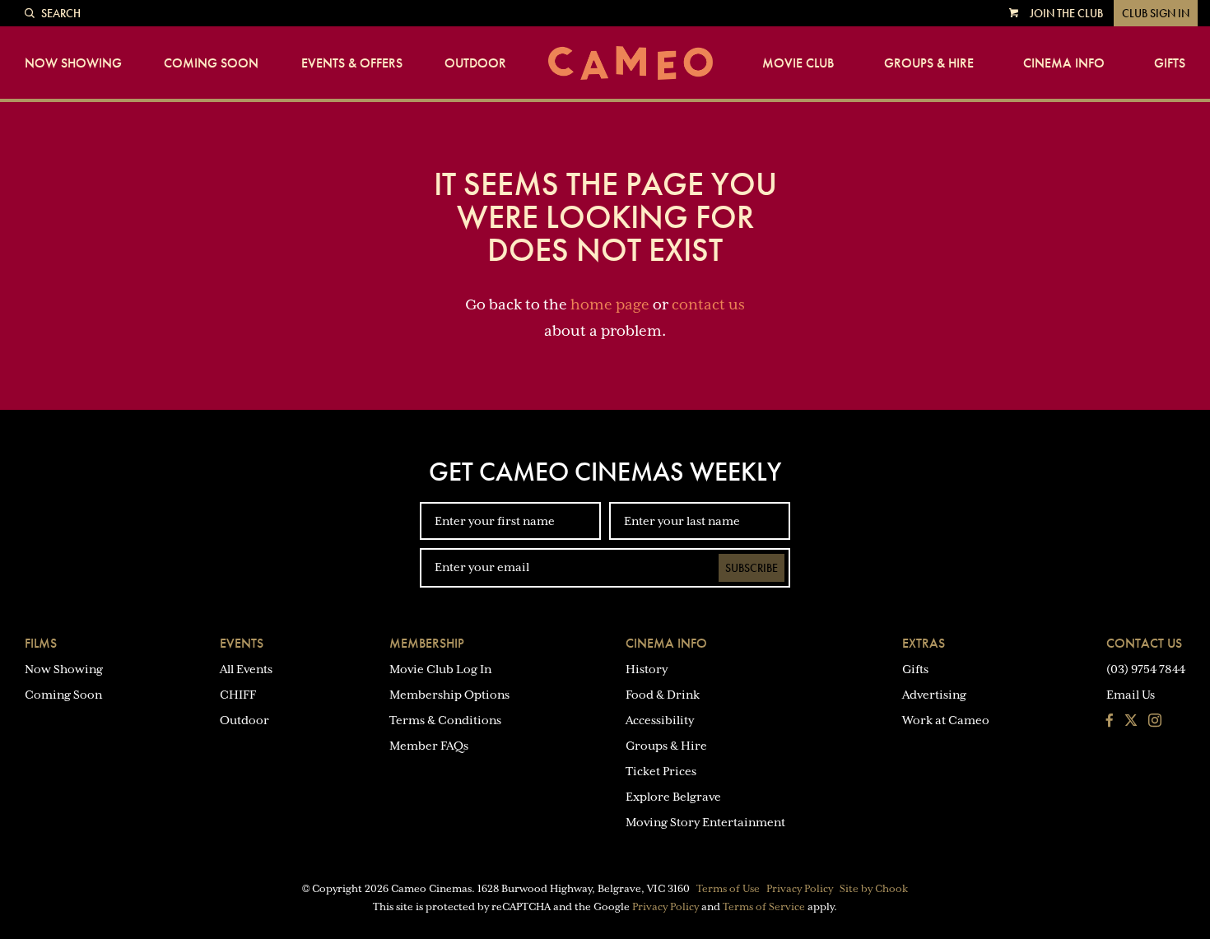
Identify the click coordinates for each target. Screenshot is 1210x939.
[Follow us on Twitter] (1131, 721)
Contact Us (1144, 643)
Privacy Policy (799, 889)
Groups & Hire (929, 63)
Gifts (1169, 63)
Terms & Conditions (445, 720)
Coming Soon (211, 63)
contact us (708, 304)
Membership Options (449, 694)
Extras (923, 643)
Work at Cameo (945, 720)
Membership (426, 643)
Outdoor (475, 63)
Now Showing (73, 63)
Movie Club (798, 63)
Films (41, 643)
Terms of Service (764, 907)
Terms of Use (728, 889)
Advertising (934, 694)
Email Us (1130, 694)
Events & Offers (352, 63)
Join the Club (1066, 13)
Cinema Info (1064, 63)
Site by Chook (874, 889)
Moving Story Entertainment (705, 822)
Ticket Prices (661, 771)
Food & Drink (663, 694)
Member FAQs (428, 745)
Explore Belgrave (673, 796)
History (647, 669)
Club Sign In (1155, 13)
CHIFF (238, 694)
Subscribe (751, 567)
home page (609, 304)
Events (241, 643)
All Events (246, 669)
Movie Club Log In (440, 669)
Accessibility (660, 720)
